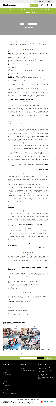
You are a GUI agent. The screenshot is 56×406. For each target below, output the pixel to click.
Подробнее (10, 308)
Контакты (32, 9)
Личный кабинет (30, 12)
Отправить (40, 358)
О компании (21, 9)
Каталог (11, 9)
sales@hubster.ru (9, 389)
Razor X (14, 105)
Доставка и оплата (45, 9)
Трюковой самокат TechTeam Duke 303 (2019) (19, 306)
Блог (21, 372)
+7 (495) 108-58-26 (39, 1)
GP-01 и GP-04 (31, 137)
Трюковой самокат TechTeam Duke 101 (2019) (18, 314)
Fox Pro (10, 198)
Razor (46, 197)
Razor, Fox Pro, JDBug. (23, 296)
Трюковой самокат (13, 41)
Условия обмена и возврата (27, 370)
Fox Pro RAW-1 (39, 130)
